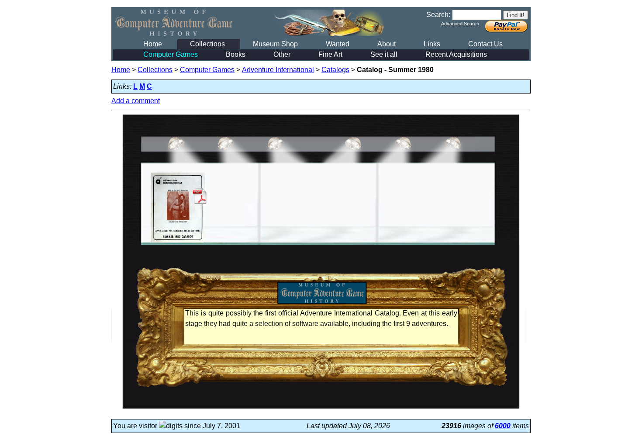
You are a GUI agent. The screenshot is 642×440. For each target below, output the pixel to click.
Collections (207, 44)
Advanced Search (460, 23)
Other (281, 54)
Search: (438, 14)
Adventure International (278, 69)
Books (235, 54)
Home (152, 44)
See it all (383, 54)
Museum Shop (275, 44)
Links (432, 44)
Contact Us (485, 44)
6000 (503, 426)
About (386, 44)
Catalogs (335, 69)
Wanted (337, 44)
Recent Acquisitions (456, 54)
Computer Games (170, 54)
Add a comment (135, 100)
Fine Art (330, 54)
